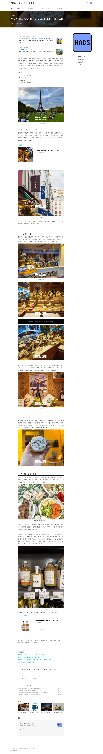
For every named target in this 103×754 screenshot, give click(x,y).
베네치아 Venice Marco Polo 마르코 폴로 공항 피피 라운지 (32, 692)
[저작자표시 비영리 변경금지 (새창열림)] (34, 678)
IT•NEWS (59, 8)
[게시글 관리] (24, 678)
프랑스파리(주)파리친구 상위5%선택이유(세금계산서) (34, 38)
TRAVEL (18, 8)
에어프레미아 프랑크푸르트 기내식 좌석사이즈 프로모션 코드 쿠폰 (34, 659)
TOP (91, 749)
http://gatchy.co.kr (24, 47)
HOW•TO (40, 8)
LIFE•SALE (50, 8)
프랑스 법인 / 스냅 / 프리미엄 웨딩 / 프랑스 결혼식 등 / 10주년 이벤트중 (36, 52)
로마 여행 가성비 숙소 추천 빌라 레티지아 (28, 662)
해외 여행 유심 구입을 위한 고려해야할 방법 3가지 (30, 690)
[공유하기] (22, 678)
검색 (87, 3)
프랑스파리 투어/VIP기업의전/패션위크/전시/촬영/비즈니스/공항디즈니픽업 (36, 41)
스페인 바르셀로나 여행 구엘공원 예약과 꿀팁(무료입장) (31, 688)
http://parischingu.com (25, 36)
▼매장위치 (20, 145)
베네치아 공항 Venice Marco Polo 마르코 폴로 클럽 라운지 (33, 655)
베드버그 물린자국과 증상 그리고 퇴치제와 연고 (29, 694)
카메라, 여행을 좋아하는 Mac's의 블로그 (29, 725)
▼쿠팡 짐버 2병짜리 (23, 615)
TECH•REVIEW (29, 8)
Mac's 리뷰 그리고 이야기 (22, 3)
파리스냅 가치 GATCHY (26, 49)
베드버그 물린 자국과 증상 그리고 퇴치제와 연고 (30, 657)
